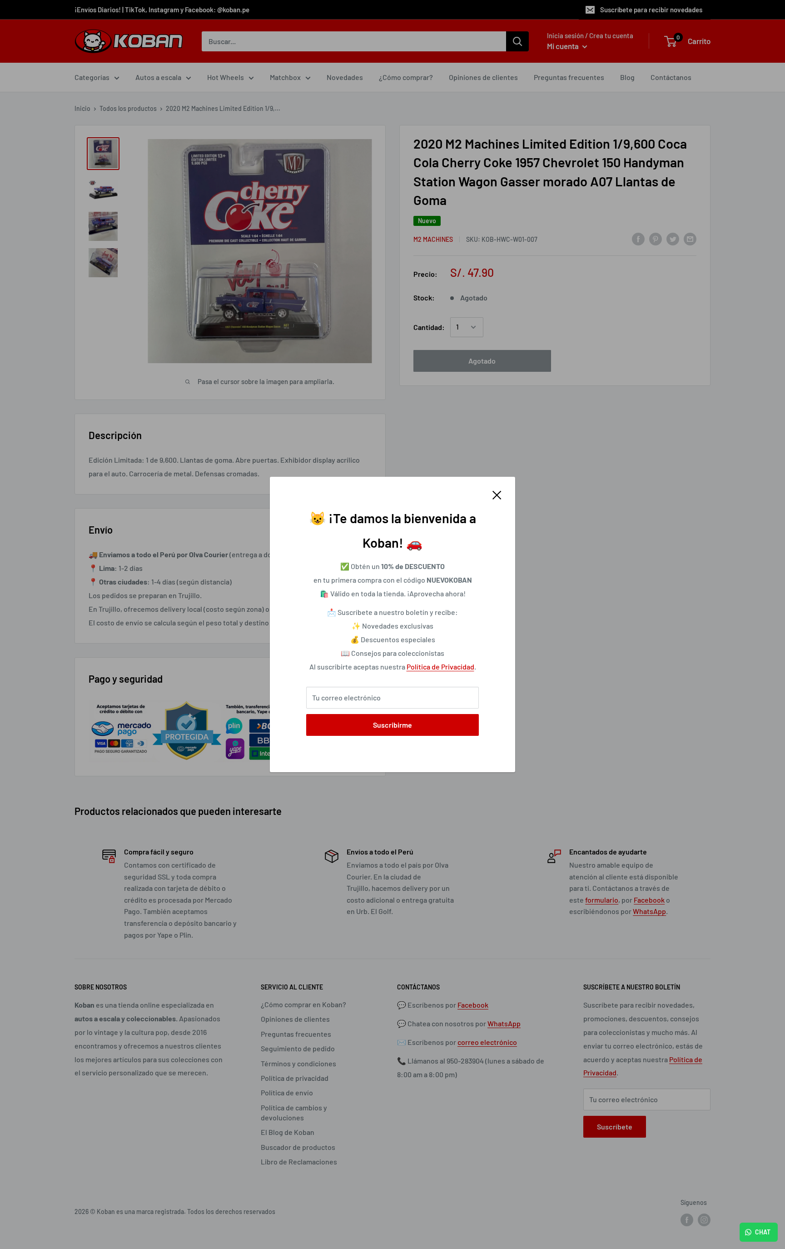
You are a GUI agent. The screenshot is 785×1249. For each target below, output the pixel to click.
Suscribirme (392, 724)
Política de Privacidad (440, 666)
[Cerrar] (497, 494)
